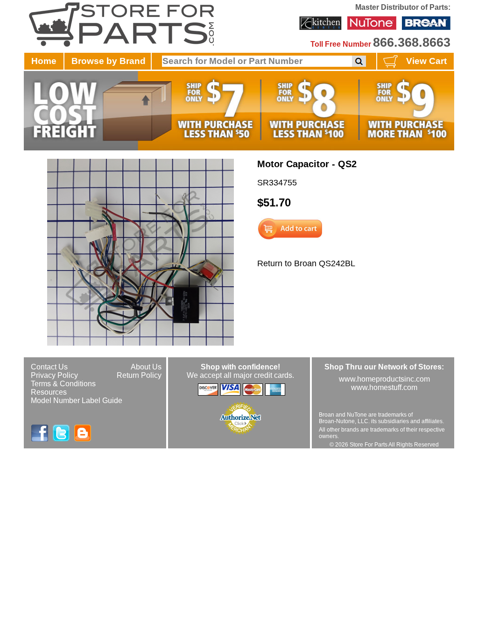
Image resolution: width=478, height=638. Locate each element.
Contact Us (49, 367)
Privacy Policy (54, 375)
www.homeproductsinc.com (384, 379)
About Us (146, 367)
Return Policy (139, 375)
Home (43, 61)
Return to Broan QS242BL (306, 263)
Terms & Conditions (63, 384)
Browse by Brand (108, 61)
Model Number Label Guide (76, 400)
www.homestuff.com (384, 387)
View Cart (426, 61)
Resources (49, 392)
